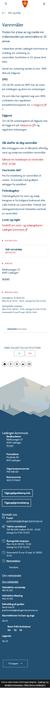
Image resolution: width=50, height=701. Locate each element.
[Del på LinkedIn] (23, 364)
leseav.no (26, 125)
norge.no (38, 104)
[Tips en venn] (29, 364)
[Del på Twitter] (16, 364)
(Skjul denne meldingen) (34, 685)
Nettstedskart (13, 561)
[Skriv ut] (4, 364)
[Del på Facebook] (10, 364)
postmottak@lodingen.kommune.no (24, 521)
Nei (30, 353)
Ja (19, 353)
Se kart (6, 278)
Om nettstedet (10, 581)
